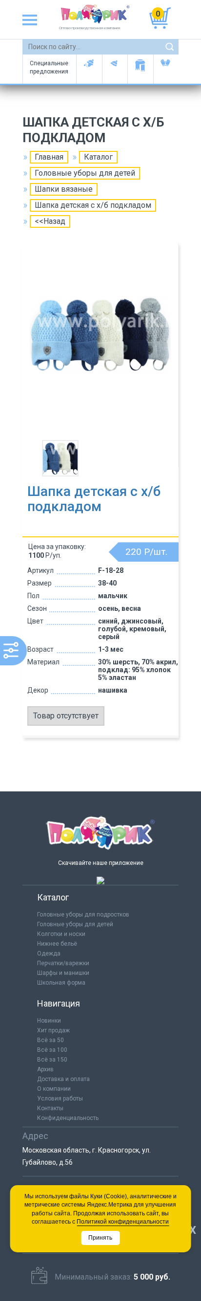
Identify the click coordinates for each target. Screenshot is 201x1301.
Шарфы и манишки (140, 69)
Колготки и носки (61, 934)
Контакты (50, 1108)
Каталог (98, 157)
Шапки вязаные (64, 189)
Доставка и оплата (63, 1079)
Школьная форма (61, 982)
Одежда (48, 953)
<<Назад (50, 221)
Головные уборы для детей (89, 69)
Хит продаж (53, 1030)
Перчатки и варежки (166, 69)
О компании (54, 1088)
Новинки (49, 1020)
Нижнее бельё (57, 943)
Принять (100, 1237)
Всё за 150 (52, 1059)
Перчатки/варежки (63, 963)
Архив (45, 1069)
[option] (100, 343)
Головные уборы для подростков (115, 69)
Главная (49, 157)
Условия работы (60, 1098)
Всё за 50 (50, 1040)
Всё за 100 (52, 1049)
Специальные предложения (49, 67)
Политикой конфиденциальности (123, 1221)
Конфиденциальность (68, 1118)
